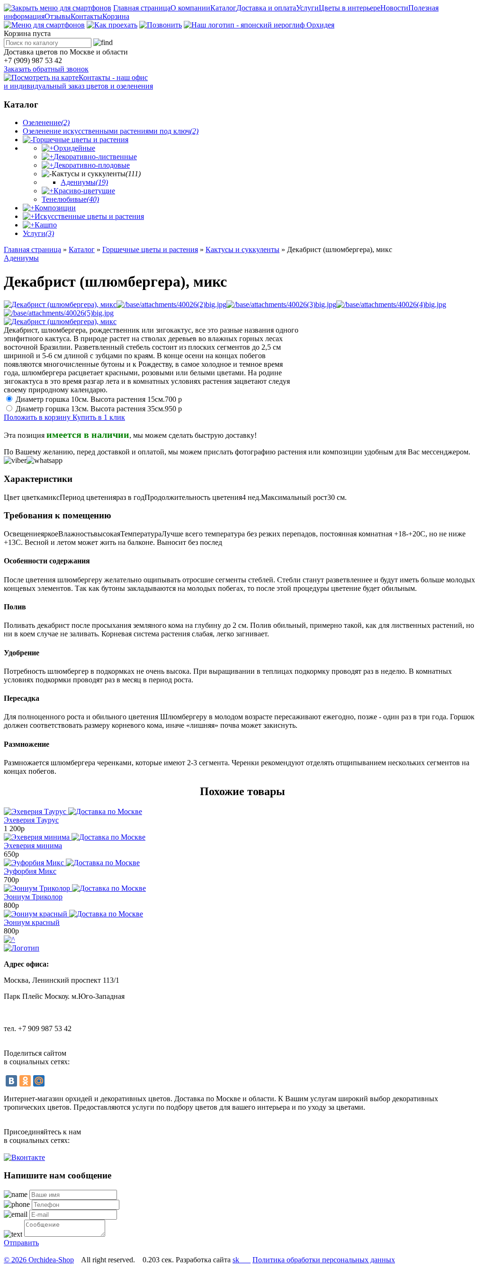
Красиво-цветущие (84, 191)
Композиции (55, 208)
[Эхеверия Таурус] (73, 811)
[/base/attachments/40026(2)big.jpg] (171, 304)
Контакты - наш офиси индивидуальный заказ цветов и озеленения (78, 81)
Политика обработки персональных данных (323, 1260)
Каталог (223, 8)
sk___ (242, 1260)
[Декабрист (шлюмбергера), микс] (60, 304)
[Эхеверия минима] (74, 837)
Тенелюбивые (70, 199)
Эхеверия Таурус (31, 820)
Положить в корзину (38, 417)
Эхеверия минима (33, 846)
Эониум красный (32, 922)
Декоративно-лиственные (95, 157)
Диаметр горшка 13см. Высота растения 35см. (99, 409)
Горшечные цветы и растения (80, 140)
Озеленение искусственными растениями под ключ (110, 131)
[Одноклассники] (25, 1081)
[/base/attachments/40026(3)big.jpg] (281, 304)
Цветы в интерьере (349, 8)
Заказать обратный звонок (46, 69)
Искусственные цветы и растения (89, 216)
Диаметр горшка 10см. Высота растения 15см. (99, 399)
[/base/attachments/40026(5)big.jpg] (59, 313)
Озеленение (46, 122)
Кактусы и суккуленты (242, 249)
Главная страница (142, 8)
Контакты (86, 16)
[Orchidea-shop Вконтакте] (24, 1157)
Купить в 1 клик (98, 417)
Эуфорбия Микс (30, 871)
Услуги (307, 8)
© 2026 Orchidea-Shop (39, 1260)
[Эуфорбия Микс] (72, 863)
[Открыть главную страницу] (259, 25)
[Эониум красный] (73, 914)
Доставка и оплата (266, 8)
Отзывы (58, 16)
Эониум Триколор (33, 897)
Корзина (115, 16)
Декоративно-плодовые (92, 165)
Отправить (21, 1243)
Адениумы (84, 182)
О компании (190, 8)
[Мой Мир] (39, 1081)
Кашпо (46, 225)
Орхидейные (74, 148)
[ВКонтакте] (11, 1081)
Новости (394, 8)
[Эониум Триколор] (75, 888)
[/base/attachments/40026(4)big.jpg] (391, 304)
